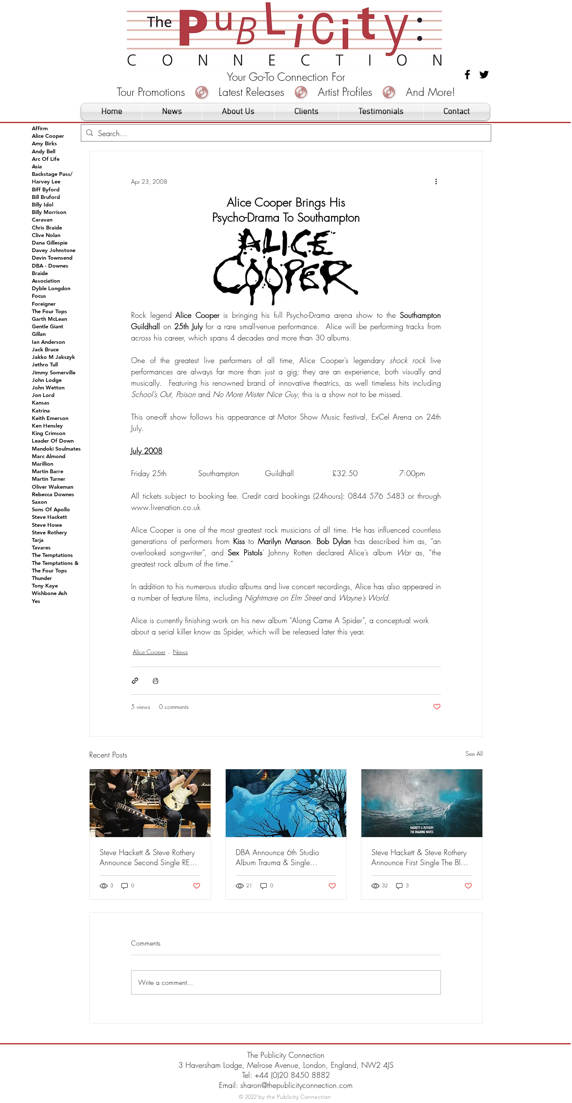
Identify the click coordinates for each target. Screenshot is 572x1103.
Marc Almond (48, 456)
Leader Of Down (53, 440)
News (180, 652)
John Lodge (47, 379)
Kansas (40, 402)
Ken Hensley (47, 425)
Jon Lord (43, 395)
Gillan (39, 333)
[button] (306, 111)
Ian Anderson (48, 341)
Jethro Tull (45, 364)
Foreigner (44, 303)
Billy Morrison (49, 212)
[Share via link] (135, 681)
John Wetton (48, 387)
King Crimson (48, 433)
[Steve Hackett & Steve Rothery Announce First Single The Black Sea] (421, 803)
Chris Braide (47, 227)
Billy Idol (42, 204)
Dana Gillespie (49, 242)
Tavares (41, 547)
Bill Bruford (46, 196)
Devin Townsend (52, 257)
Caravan (42, 219)
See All (474, 754)
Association (46, 280)
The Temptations (52, 555)
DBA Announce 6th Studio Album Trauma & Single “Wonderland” (277, 857)
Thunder (42, 578)
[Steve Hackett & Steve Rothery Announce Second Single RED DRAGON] (150, 803)
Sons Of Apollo (51, 509)
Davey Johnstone (53, 250)
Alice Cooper (149, 652)
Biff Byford (45, 189)
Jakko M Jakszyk (53, 356)
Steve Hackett (49, 516)
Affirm (40, 128)
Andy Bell (43, 151)
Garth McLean (49, 318)
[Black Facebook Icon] (467, 74)
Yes (36, 601)
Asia (37, 166)
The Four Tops (49, 311)
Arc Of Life (45, 158)
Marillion (42, 463)
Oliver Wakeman (52, 486)
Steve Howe (47, 524)
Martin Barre (47, 471)
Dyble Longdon (51, 288)
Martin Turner (48, 478)
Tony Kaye (45, 585)
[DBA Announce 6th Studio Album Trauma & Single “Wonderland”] (286, 803)
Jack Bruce (45, 349)
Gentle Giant (47, 326)
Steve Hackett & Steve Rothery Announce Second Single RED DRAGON (147, 857)
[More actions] (436, 181)
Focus (39, 295)
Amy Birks (44, 143)
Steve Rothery (49, 532)
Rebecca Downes (53, 494)
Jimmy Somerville (53, 372)
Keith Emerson (50, 418)
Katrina (41, 410)
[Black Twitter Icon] (484, 74)
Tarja (38, 539)
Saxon (39, 501)
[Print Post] (156, 681)
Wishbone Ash (49, 593)
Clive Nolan (46, 235)
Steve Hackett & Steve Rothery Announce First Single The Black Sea (421, 857)
